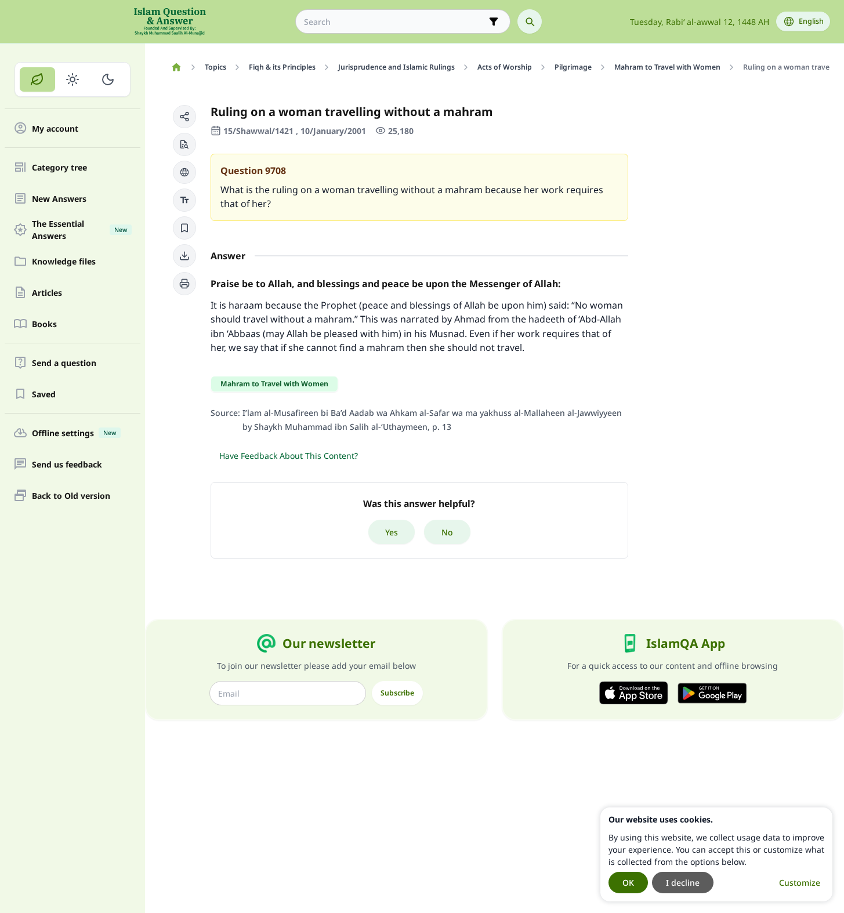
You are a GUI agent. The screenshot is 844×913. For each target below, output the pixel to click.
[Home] (176, 67)
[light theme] (72, 79)
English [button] (811, 21)
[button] (184, 116)
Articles (47, 292)
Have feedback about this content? (288, 455)
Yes (391, 532)
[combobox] (395, 22)
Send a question (64, 362)
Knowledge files (64, 261)
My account (55, 128)
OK (628, 882)
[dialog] (716, 854)
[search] (529, 21)
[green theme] (37, 79)
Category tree (59, 167)
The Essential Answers (79, 229)
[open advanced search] (494, 21)
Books (44, 323)
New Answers (59, 198)
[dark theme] (107, 79)
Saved (44, 394)
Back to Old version (71, 495)
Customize (799, 882)
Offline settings (74, 433)
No (447, 532)
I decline (683, 882)
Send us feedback (67, 464)
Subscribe (397, 693)
